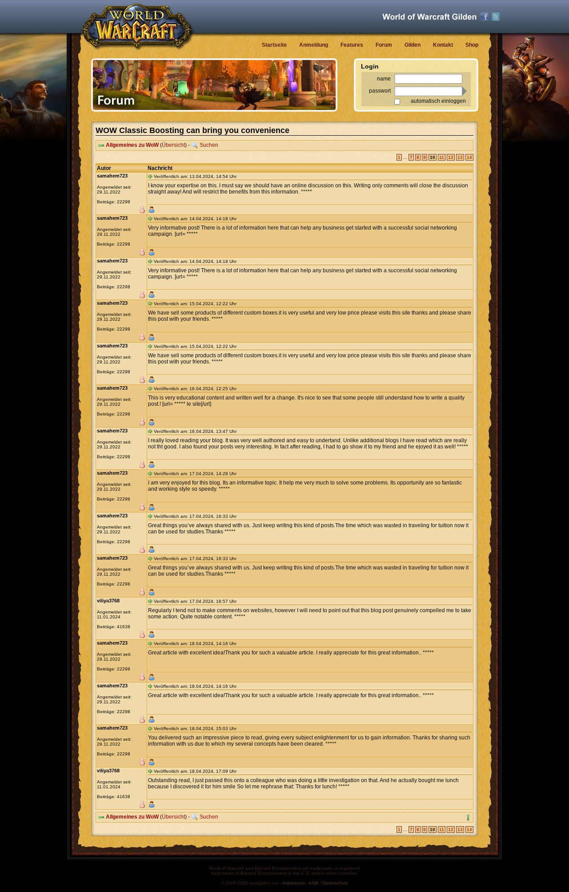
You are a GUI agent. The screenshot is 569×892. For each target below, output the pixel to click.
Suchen (209, 145)
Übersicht (173, 145)
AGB (313, 882)
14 (469, 157)
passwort (380, 91)
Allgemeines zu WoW (132, 145)
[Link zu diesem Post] (150, 176)
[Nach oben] (468, 817)
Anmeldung (313, 45)
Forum (384, 45)
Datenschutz (335, 882)
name (384, 79)
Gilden (413, 45)
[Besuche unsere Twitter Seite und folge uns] (495, 16)
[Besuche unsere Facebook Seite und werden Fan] (484, 16)
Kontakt (443, 45)
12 (450, 157)
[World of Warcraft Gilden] (429, 16)
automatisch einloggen (438, 101)
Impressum (294, 882)
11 (441, 157)
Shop (471, 45)
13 (460, 157)
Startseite (274, 45)
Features (352, 45)
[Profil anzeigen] (151, 209)
